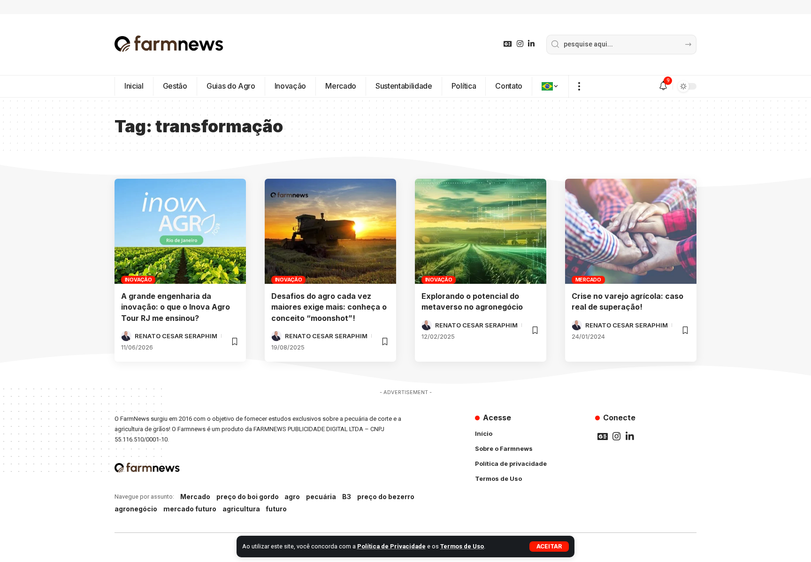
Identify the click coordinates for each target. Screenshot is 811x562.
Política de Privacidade (391, 546)
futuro (276, 509)
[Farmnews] (169, 44)
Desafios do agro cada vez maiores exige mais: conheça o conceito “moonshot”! (329, 306)
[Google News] (507, 44)
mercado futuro (189, 509)
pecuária (321, 497)
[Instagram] (520, 44)
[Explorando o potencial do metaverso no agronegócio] (480, 231)
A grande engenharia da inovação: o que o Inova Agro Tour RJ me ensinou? (175, 306)
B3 (346, 497)
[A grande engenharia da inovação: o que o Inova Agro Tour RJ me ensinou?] (180, 231)
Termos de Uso (462, 546)
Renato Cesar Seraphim (176, 336)
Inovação (138, 279)
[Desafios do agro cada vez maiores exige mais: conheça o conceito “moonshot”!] (330, 231)
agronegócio (136, 509)
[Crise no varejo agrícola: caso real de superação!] (630, 231)
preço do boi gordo (247, 497)
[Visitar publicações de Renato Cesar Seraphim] (126, 336)
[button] (549, 546)
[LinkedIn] (531, 44)
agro (292, 497)
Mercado (588, 279)
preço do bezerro (385, 497)
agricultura (241, 509)
